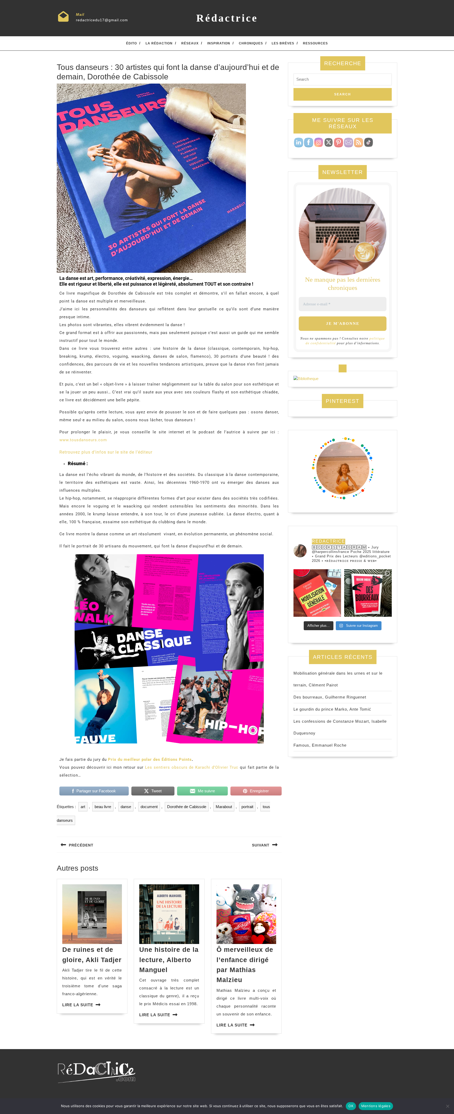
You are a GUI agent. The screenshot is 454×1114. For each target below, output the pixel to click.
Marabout (224, 806)
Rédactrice (227, 18)
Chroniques (251, 43)
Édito (131, 43)
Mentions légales (375, 1106)
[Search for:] (342, 81)
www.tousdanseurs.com (83, 440)
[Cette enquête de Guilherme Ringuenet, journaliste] (368, 593)
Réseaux (190, 43)
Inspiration (218, 43)
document (149, 806)
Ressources (315, 43)
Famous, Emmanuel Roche (320, 745)
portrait (247, 806)
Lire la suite (77, 1005)
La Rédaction (159, 43)
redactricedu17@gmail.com (102, 20)
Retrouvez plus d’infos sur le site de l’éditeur (105, 452)
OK (350, 1106)
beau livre (103, 806)
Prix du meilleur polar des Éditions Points (150, 759)
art (83, 806)
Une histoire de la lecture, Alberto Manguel (169, 959)
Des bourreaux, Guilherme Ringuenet (329, 697)
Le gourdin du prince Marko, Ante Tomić (332, 709)
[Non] (447, 1106)
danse (126, 806)
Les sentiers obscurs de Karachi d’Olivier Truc (191, 767)
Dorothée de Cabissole (186, 806)
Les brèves (283, 43)
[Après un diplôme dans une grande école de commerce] (317, 593)
